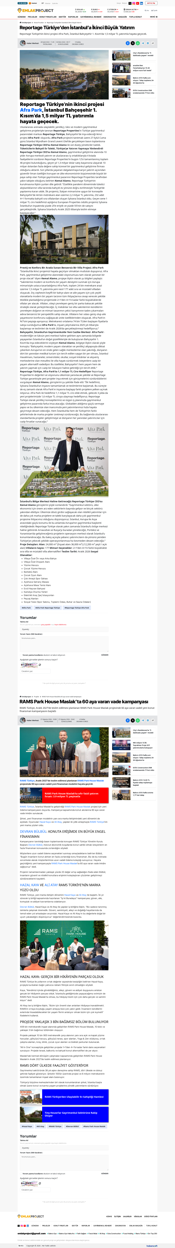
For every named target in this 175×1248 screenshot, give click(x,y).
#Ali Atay (40, 1126)
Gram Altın (131, 9)
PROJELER (32, 17)
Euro (95, 9)
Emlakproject (26, 23)
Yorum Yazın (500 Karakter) (31, 634)
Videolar (47, 3)
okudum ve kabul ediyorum (44, 655)
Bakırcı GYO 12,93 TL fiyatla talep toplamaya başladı (142, 782)
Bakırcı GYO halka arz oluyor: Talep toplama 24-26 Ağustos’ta (143, 80)
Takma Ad (24, 622)
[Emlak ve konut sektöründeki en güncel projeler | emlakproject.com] (31, 1216)
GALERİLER (127, 1216)
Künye (119, 3)
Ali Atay (58, 822)
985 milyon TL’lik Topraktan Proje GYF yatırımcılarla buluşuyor (143, 745)
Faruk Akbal (92, 1233)
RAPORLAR (73, 17)
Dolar (80, 9)
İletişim (124, 3)
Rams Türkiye (140, 1233)
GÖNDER (104, 655)
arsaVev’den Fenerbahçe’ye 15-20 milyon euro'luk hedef (142, 68)
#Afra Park (26, 608)
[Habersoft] (152, 1245)
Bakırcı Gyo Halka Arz (66, 1233)
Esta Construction (113, 1233)
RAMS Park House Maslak (77, 806)
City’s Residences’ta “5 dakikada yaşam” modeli (143, 54)
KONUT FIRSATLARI (47, 17)
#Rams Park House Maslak (94, 1126)
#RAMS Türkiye (55, 1126)
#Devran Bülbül (72, 1126)
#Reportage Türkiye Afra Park (77, 608)
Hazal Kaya (45, 822)
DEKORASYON (110, 17)
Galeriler (55, 3)
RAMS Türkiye (27, 806)
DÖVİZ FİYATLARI (150, 1216)
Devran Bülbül (33, 831)
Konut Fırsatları (39, 23)
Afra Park (31, 110)
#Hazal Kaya (27, 1126)
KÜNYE (109, 1216)
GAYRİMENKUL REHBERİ (90, 17)
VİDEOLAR (138, 1216)
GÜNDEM (22, 17)
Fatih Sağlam (80, 1233)
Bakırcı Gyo (52, 1233)
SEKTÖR (62, 17)
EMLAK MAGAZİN (135, 1226)
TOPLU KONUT (135, 17)
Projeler (36, 697)
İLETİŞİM (117, 1216)
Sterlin (112, 9)
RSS (21, 1246)
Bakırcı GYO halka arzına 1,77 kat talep (143, 793)
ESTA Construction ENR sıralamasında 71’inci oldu (143, 91)
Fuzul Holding (127, 1233)
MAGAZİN (122, 17)
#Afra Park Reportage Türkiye (47, 608)
